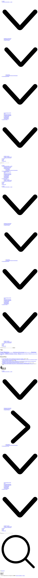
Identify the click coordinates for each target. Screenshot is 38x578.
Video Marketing (11, 352)
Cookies (23, 575)
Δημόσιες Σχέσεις (29, 352)
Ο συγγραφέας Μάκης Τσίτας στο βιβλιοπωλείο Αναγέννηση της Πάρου (12, 358)
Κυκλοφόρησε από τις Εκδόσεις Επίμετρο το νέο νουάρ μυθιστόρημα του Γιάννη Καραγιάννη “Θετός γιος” (18, 363)
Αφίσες (26, 352)
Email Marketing (4, 352)
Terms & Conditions (19, 575)
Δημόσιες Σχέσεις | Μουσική (27, 353)
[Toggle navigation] (0, 532)
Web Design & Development (18, 352)
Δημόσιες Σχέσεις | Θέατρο (15, 353)
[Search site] (18, 569)
